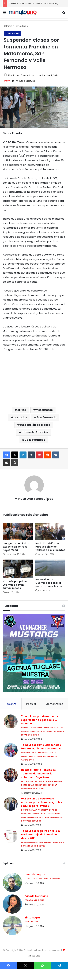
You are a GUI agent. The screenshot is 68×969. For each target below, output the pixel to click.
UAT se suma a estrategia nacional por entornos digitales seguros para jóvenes (41, 802)
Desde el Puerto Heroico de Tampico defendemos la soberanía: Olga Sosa (38, 773)
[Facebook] (6, 454)
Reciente (11, 704)
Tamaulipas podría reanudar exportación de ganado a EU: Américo (39, 720)
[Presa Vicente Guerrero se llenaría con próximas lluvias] (50, 568)
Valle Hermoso (35, 440)
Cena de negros (35, 874)
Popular (31, 704)
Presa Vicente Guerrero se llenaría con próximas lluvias (48, 583)
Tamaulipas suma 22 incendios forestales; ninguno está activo (41, 746)
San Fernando (46, 417)
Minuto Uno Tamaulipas (21, 75)
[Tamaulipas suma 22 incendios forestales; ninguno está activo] (11, 750)
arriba (21, 410)
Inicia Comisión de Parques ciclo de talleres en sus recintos (50, 547)
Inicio (9, 26)
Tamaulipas (21, 26)
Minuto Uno (34, 955)
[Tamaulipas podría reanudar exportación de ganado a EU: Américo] (11, 721)
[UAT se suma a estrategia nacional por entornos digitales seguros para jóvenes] (11, 804)
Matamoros (44, 410)
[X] (14, 454)
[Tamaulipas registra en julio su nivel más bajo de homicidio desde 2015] (11, 836)
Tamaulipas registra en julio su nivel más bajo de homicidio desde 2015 (41, 834)
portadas (20, 417)
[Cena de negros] (12, 882)
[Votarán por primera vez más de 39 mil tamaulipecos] (18, 569)
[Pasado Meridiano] (12, 904)
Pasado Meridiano (36, 896)
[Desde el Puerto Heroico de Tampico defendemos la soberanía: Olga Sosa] (11, 775)
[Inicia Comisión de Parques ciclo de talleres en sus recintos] (50, 531)
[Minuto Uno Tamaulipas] (23, 12)
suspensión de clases (35, 425)
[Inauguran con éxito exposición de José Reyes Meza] (18, 531)
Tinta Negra (32, 917)
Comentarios (54, 704)
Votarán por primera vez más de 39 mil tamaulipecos (16, 585)
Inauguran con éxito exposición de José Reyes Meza (16, 547)
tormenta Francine (34, 432)
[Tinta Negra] (12, 925)
